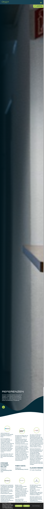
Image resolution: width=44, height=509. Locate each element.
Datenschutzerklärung (9, 507)
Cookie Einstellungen (36, 505)
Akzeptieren (18, 505)
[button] (41, 2)
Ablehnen (26, 505)
